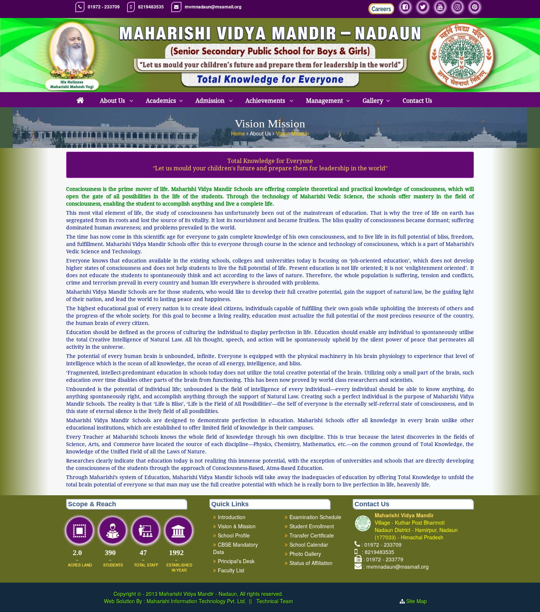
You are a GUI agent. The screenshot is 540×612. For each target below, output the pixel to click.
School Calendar (308, 544)
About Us (113, 100)
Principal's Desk (236, 561)
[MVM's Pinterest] (474, 7)
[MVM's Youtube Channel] (440, 7)
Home (238, 133)
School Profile (234, 535)
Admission (210, 100)
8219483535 (151, 7)
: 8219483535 (376, 551)
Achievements (266, 100)
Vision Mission (292, 133)
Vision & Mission (237, 526)
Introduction (231, 517)
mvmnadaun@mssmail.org (213, 7)
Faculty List (231, 570)
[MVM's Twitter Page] (423, 7)
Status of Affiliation (310, 562)
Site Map (416, 601)
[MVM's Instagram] (457, 7)
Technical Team (274, 601)
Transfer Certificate (311, 535)
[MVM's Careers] (381, 8)
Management (324, 100)
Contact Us (417, 100)
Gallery (373, 100)
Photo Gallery (305, 553)
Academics (161, 100)
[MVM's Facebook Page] (405, 7)
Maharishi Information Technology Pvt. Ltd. (195, 601)
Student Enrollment (311, 526)
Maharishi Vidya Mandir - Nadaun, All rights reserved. (221, 593)
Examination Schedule (315, 517)
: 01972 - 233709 (381, 544)
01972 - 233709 (104, 7)
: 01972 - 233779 (383, 559)
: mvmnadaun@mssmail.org (396, 566)
